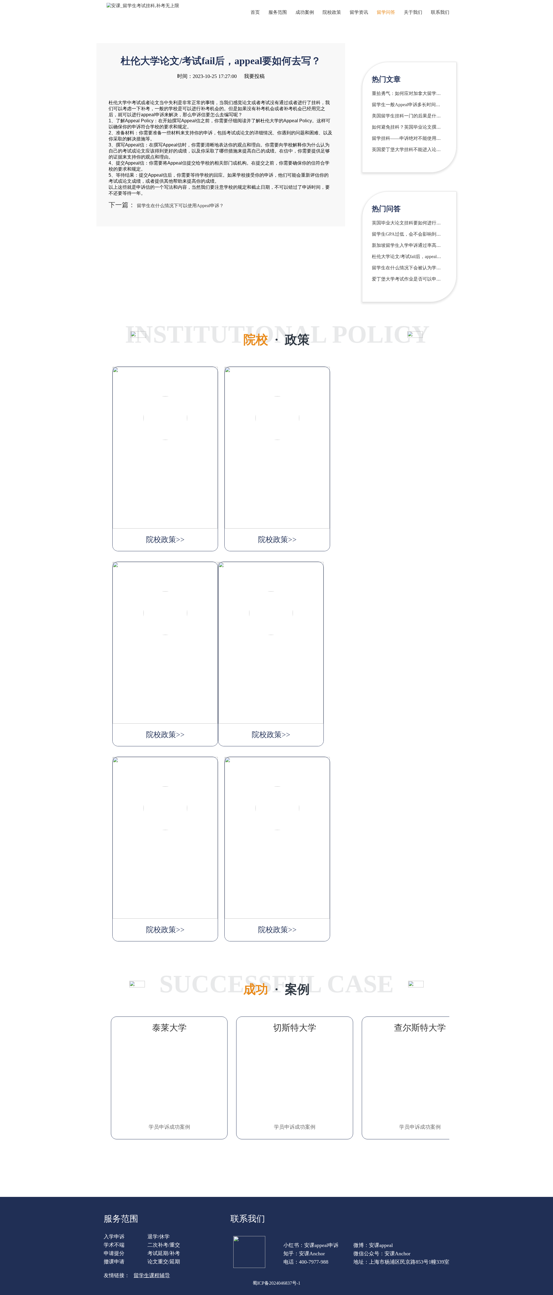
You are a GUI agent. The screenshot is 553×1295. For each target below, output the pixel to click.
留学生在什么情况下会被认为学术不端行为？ (418, 267)
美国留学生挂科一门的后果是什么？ (409, 115)
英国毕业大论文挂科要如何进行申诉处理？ (415, 222)
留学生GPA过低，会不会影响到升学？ (411, 234)
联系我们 (440, 12)
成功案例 (305, 12)
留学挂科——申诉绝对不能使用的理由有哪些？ (420, 138)
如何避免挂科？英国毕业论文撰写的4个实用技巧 (421, 127)
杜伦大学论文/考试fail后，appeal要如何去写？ (418, 256)
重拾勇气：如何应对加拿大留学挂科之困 (413, 93)
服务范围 (277, 12)
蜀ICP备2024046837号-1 (276, 1283)
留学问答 (386, 12)
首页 (255, 12)
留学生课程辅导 (152, 1275)
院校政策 (332, 12)
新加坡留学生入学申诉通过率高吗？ (409, 245)
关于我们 (413, 12)
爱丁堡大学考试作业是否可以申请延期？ (413, 278)
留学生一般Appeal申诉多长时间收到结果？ (415, 104)
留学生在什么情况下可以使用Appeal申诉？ (180, 205)
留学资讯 (359, 12)
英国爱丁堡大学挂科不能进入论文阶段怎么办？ (420, 149)
